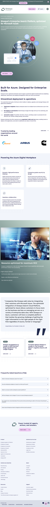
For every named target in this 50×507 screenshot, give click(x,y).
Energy (2, 469)
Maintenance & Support (30, 442)
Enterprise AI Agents (5, 444)
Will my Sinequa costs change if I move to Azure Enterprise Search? (17, 395)
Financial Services (4, 477)
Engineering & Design (30, 444)
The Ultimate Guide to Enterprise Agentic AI (9, 495)
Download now (23, 3)
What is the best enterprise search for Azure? (12, 378)
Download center (29, 491)
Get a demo (5, 73)
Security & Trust (4, 452)
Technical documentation (31, 489)
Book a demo (32, 9)
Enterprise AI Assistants (5, 446)
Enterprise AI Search (5, 448)
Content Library (4, 487)
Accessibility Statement (28, 504)
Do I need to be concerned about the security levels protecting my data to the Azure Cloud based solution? (24, 401)
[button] (48, 9)
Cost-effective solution (6, 280)
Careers (27, 467)
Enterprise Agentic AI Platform (7, 442)
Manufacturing (4, 465)
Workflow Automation (30, 452)
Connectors (3, 455)
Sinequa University (4, 493)
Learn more (43, 130)
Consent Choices (11, 504)
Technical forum (29, 493)
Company (28, 465)
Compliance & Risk (30, 448)
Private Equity (3, 473)
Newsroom (28, 469)
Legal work (28, 450)
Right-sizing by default (7, 271)
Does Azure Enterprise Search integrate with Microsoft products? (16, 407)
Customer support (29, 487)
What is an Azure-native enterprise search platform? (14, 389)
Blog (1, 491)
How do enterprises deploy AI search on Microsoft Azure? (15, 384)
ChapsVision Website (30, 473)
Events (2, 489)
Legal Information (19, 504)
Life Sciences (3, 467)
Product (5, 16)
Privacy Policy (4, 504)
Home (2, 16)
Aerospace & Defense (5, 471)
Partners (28, 471)
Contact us (28, 475)
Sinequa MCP (3, 457)
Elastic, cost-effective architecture (9, 277)
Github (27, 495)
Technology (3, 479)
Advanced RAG (4, 450)
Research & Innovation (30, 446)
